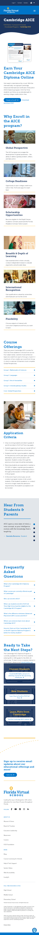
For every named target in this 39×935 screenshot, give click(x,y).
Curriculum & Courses (19, 25)
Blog (5, 854)
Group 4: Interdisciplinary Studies (15, 386)
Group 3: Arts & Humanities (13, 380)
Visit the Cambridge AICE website (18, 719)
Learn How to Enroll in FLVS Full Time (19, 697)
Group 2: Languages (10, 375)
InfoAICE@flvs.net (27, 662)
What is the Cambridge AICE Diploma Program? (16, 585)
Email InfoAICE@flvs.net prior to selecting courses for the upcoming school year (19, 675)
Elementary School (10, 899)
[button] (14, 3)
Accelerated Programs (12, 27)
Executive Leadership (10, 830)
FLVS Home (7, 25)
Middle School (8, 895)
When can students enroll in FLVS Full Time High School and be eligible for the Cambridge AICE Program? (17, 606)
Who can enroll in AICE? (12, 599)
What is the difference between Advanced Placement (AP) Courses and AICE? (18, 615)
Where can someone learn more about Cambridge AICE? (17, 622)
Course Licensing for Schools (13, 859)
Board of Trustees (9, 826)
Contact (20, 2)
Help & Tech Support (10, 863)
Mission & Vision (9, 821)
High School (7, 890)
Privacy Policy (7, 924)
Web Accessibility (9, 872)
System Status (8, 868)
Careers (26, 2)
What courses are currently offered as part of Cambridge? (18, 592)
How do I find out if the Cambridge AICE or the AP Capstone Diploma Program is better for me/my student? (17, 630)
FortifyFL (6, 877)
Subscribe (9, 775)
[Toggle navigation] (34, 10)
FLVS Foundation (9, 844)
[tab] (34, 524)
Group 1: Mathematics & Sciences (15, 370)
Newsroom (7, 835)
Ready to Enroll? (11, 100)
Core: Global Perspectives (12, 391)
